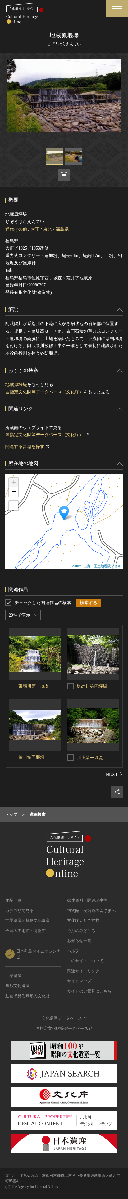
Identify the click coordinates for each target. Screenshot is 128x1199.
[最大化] (13, 505)
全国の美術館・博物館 (25, 930)
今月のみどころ (81, 930)
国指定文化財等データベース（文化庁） (44, 392)
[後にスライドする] (114, 774)
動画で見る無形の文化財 (27, 995)
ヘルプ (73, 951)
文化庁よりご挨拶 (83, 920)
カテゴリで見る (19, 910)
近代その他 (16, 229)
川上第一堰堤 (90, 757)
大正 (35, 229)
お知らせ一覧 (79, 940)
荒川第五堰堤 (31, 757)
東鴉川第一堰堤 (33, 686)
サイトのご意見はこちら (89, 991)
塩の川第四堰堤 (92, 686)
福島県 (62, 229)
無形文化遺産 (17, 985)
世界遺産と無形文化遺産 (27, 920)
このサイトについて (85, 960)
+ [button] (14, 482)
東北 (47, 229)
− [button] (14, 492)
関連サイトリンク (83, 971)
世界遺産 (13, 975)
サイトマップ (79, 981)
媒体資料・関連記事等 (87, 900)
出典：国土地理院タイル (102, 565)
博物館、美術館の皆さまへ (91, 910)
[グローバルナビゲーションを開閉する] (117, 8)
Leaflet (76, 565)
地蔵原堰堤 (16, 384)
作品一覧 (13, 900)
